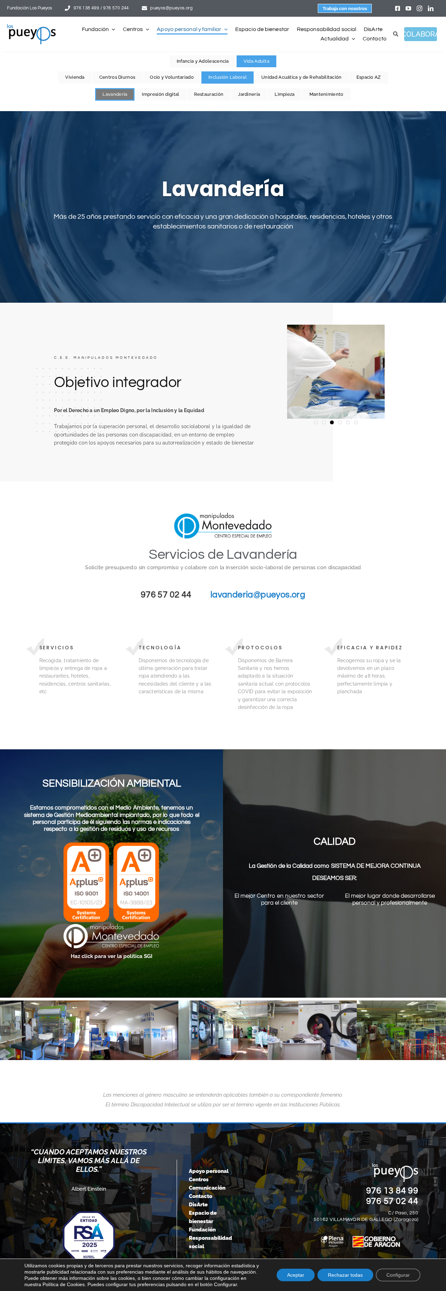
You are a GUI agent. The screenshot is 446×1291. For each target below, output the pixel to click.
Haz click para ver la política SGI (111, 956)
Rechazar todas (345, 1275)
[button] (5, 1031)
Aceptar (295, 1275)
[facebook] (397, 8)
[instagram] (419, 8)
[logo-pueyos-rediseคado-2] (31, 26)
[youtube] (408, 8)
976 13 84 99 (392, 1190)
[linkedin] (430, 8)
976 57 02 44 (392, 1201)
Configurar (398, 1275)
